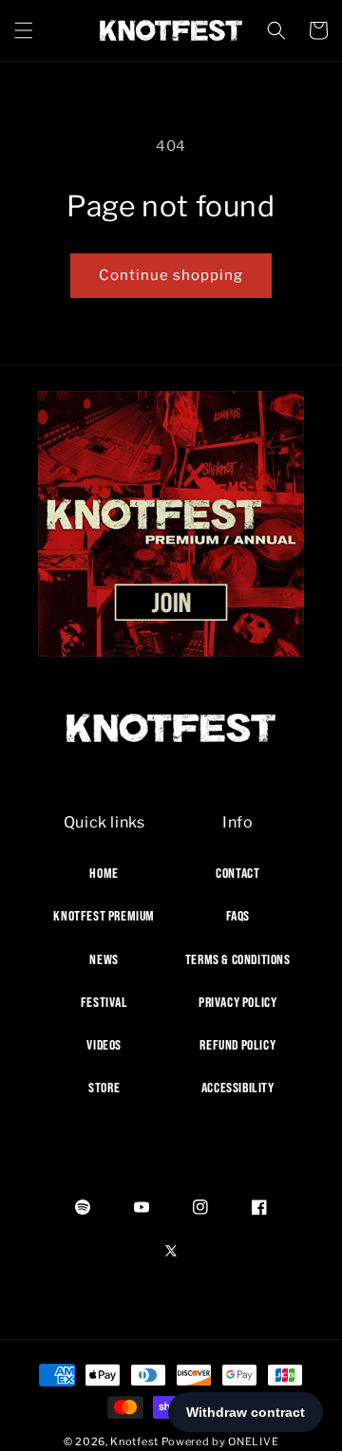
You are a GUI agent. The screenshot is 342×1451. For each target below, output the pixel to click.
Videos (104, 1044)
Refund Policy (238, 1044)
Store (104, 1087)
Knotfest (134, 1441)
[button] (24, 30)
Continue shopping (171, 275)
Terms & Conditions (238, 959)
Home (103, 873)
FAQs (238, 915)
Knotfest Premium (104, 915)
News (103, 959)
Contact (237, 873)
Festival (104, 1002)
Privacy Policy (237, 1002)
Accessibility (238, 1087)
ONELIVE (253, 1441)
